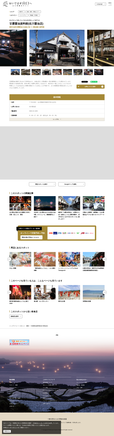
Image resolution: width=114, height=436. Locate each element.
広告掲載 (45, 393)
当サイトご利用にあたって (50, 385)
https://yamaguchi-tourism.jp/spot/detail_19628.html (45, 262)
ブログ (11, 395)
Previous (9, 259)
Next (105, 259)
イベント (11, 393)
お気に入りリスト (14, 403)
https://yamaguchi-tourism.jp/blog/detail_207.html (94, 207)
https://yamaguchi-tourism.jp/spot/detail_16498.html (94, 293)
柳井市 (21, 11)
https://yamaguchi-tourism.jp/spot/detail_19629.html (69, 262)
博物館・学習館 (34, 15)
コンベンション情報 (81, 382)
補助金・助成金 (80, 385)
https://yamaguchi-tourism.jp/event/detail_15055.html (20, 295)
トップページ (13, 326)
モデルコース (12, 387)
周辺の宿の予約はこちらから (30, 237)
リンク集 (45, 387)
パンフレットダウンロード (50, 401)
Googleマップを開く (70, 184)
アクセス (11, 401)
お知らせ (11, 406)
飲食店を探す (15, 316)
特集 (10, 382)
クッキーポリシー (12, 427)
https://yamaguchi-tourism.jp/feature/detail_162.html (20, 206)
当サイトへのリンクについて (50, 390)
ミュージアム (22, 15)
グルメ (11, 390)
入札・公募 (79, 387)
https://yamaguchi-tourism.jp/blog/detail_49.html (69, 208)
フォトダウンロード (48, 395)
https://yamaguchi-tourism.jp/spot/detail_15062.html (94, 262)
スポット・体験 (24, 326)
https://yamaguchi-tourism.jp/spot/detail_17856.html (45, 293)
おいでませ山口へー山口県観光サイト (14, 2)
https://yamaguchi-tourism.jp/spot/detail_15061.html (69, 293)
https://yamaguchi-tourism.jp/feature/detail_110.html (45, 207)
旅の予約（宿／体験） (15, 398)
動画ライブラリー (47, 398)
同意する (7, 431)
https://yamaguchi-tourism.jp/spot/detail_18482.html (20, 260)
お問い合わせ (46, 403)
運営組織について (47, 382)
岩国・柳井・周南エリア (33, 11)
